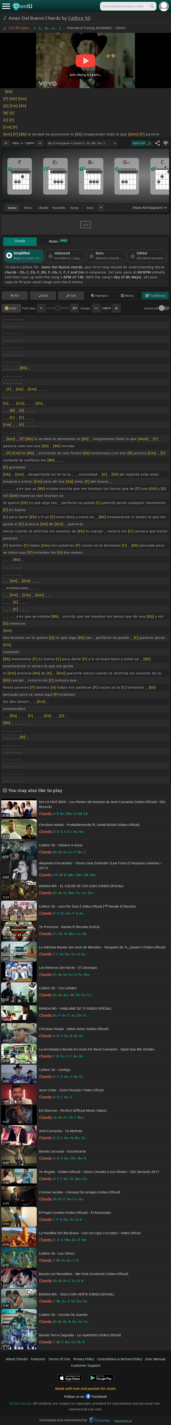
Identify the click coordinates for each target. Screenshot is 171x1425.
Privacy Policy (83, 1359)
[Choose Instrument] (101, 207)
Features (38, 1359)
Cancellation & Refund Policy (119, 1359)
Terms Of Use (59, 1359)
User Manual (155, 1359)
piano (28, 207)
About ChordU (17, 1359)
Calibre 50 (79, 18)
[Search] (152, 6)
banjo (75, 207)
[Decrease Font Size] (41, 308)
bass (90, 207)
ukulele (43, 207)
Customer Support (85, 1365)
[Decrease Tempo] (6, 143)
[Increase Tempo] (40, 143)
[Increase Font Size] (74, 308)
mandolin (59, 207)
